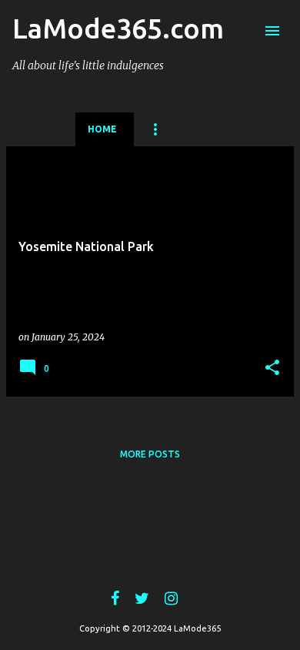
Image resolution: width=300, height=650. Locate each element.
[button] (272, 368)
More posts (150, 454)
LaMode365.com (118, 28)
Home (102, 129)
